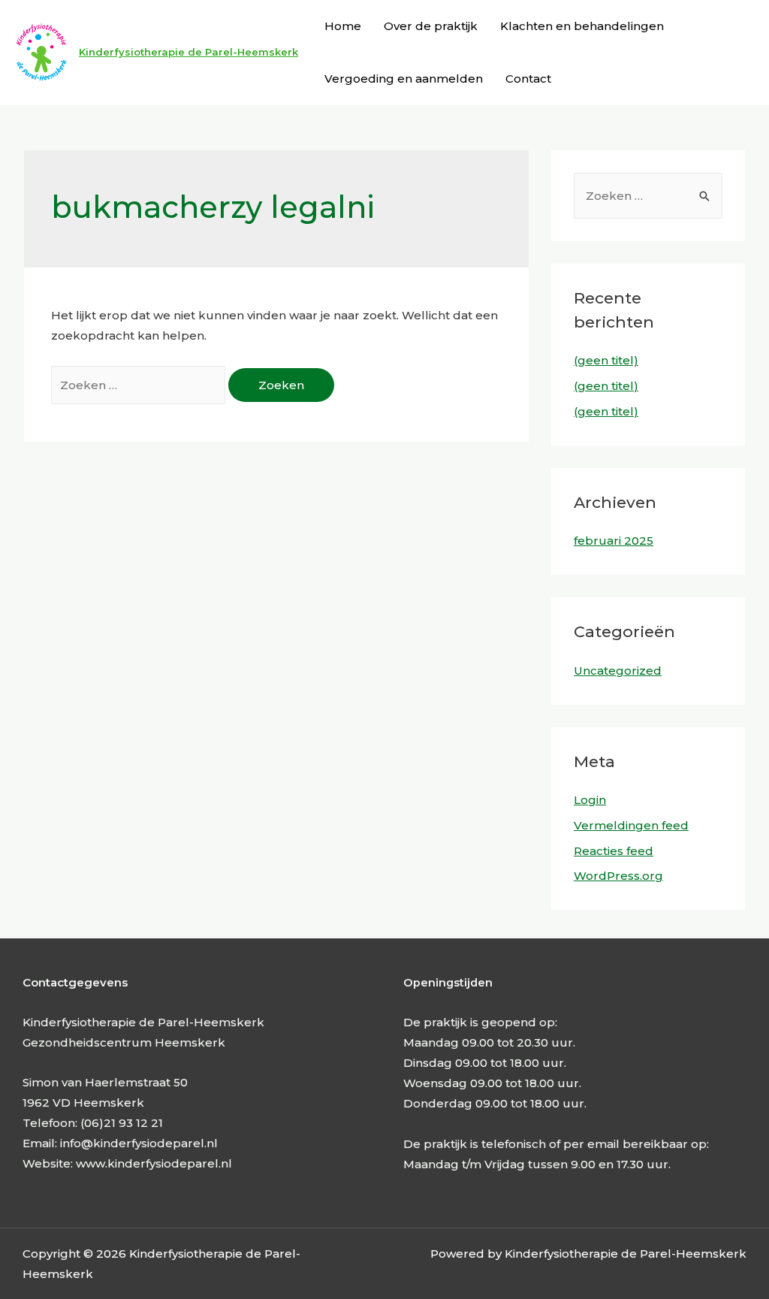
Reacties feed (613, 851)
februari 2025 (613, 540)
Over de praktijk (431, 26)
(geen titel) (606, 360)
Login (590, 800)
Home (342, 26)
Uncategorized (618, 670)
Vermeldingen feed (631, 825)
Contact (528, 78)
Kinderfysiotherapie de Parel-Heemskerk (188, 52)
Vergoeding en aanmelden (403, 78)
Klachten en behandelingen (582, 26)
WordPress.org (618, 876)
